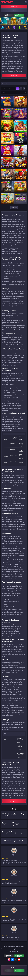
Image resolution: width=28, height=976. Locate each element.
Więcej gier (14, 207)
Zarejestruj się (14, 6)
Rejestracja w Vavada (14, 801)
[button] (2, 21)
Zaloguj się (14, 10)
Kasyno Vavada (13, 75)
